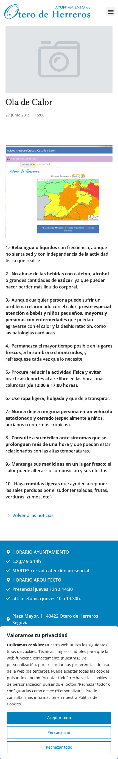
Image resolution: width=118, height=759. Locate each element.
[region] (59, 692)
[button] (110, 11)
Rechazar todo (59, 747)
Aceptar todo (59, 717)
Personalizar (59, 732)
